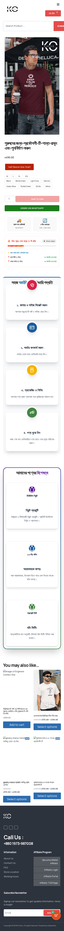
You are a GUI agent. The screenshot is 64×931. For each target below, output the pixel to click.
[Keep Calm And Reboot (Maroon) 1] (32, 86)
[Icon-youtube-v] (11, 827)
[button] (58, 4)
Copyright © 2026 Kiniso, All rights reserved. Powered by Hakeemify (30, 925)
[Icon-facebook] (5, 827)
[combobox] (27, 26)
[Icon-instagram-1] (16, 827)
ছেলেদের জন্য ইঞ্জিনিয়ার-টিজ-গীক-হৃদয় (45, 715)
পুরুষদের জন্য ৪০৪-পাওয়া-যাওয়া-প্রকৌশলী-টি (44, 783)
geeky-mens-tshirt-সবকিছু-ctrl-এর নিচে (16, 783)
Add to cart (37, 199)
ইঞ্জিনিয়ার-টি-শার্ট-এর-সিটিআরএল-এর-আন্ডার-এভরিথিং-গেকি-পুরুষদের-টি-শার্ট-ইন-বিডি (16, 711)
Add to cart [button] (16, 725)
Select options (47, 727)
